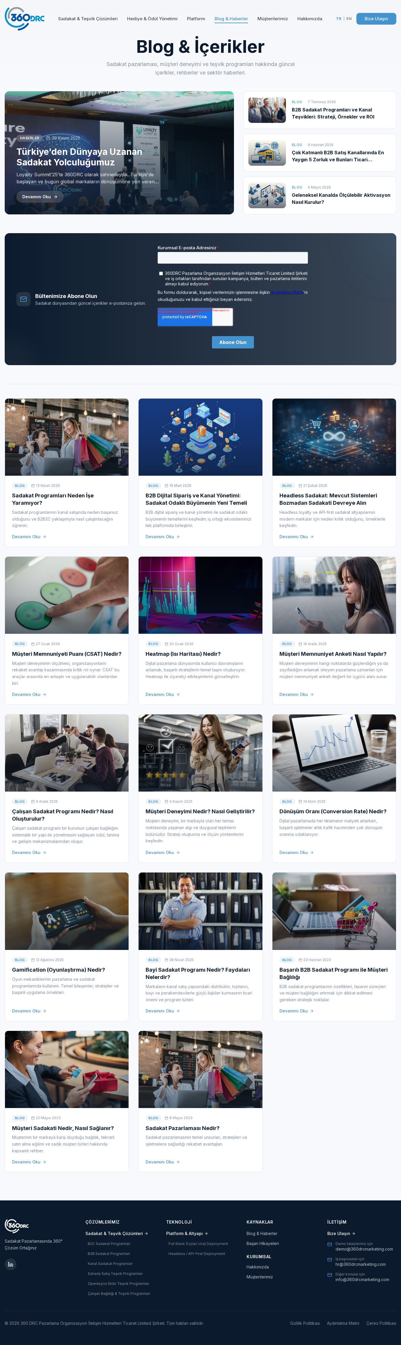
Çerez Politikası (381, 1323)
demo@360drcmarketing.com (364, 1248)
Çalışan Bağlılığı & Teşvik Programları (119, 1293)
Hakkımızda (309, 18)
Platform (196, 18)
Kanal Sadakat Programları (110, 1263)
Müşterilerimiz (272, 18)
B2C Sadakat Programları (109, 1243)
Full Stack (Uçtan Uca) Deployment (198, 1243)
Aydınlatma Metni (343, 1323)
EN (349, 18)
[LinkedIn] (10, 1264)
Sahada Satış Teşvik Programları (115, 1273)
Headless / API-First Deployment (197, 1253)
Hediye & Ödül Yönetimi (152, 18)
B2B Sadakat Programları (109, 1253)
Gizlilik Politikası (305, 1323)
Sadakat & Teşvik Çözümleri (88, 18)
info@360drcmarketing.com (362, 1279)
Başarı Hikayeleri (263, 1243)
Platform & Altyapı (184, 1233)
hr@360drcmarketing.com (361, 1264)
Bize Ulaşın (376, 18)
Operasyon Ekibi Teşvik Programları (118, 1283)
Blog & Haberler (231, 18)
